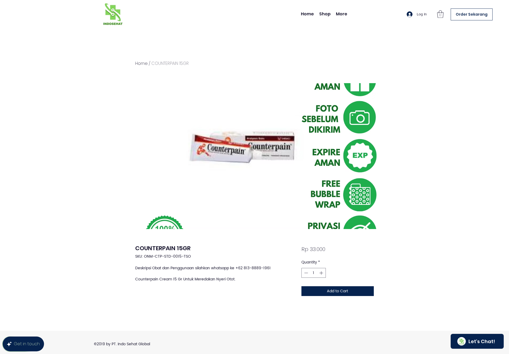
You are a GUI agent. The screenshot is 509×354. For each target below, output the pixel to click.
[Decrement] (305, 272)
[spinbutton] (313, 272)
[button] (440, 14)
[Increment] (321, 272)
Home (141, 63)
